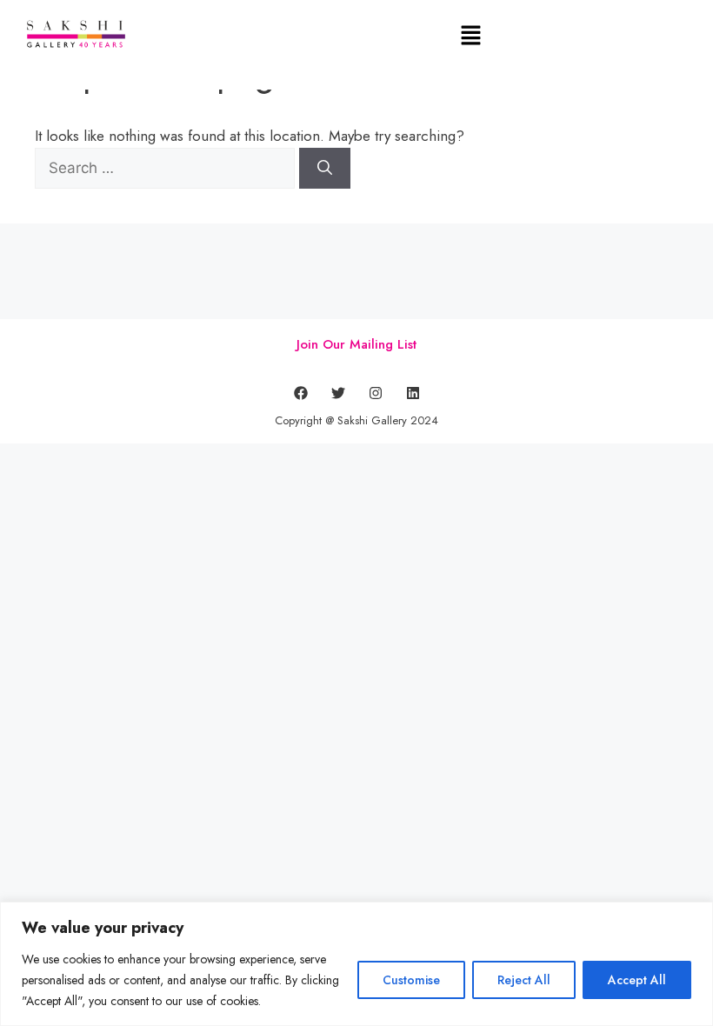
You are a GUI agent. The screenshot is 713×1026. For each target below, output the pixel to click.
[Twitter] (338, 393)
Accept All (637, 980)
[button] (471, 36)
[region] (356, 964)
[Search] (324, 169)
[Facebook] (301, 393)
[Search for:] (167, 167)
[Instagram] (376, 393)
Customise (411, 980)
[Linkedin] (413, 393)
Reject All (523, 980)
